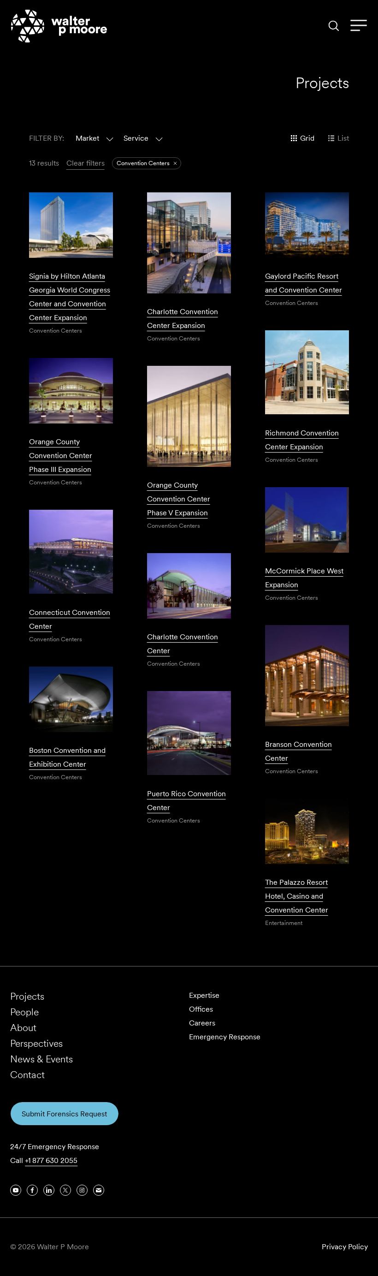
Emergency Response (224, 1036)
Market (87, 138)
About (23, 1027)
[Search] (333, 25)
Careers (202, 1023)
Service (136, 138)
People (24, 1012)
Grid (307, 138)
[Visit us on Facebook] (32, 1190)
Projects (27, 996)
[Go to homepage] (59, 26)
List (343, 138)
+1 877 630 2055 (51, 1160)
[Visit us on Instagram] (82, 1190)
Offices (201, 1009)
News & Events (41, 1059)
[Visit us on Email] (98, 1190)
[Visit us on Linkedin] (48, 1190)
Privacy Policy (345, 1246)
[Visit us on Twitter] (65, 1190)
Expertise (204, 995)
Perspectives (36, 1043)
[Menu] (358, 26)
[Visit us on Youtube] (15, 1190)
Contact (27, 1074)
